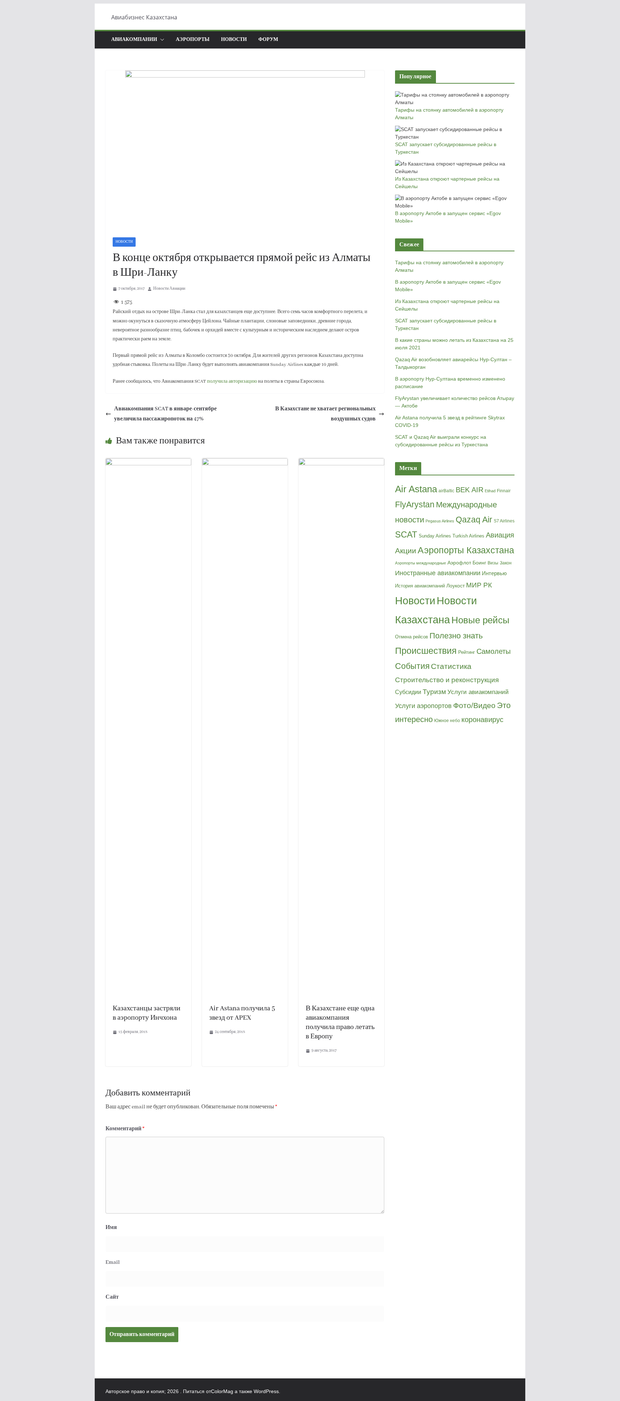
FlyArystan (415, 504)
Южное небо (447, 720)
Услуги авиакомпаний (478, 692)
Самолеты (493, 651)
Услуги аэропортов (423, 705)
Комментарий (125, 1129)
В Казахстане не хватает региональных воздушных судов (325, 414)
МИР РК (479, 585)
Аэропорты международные (420, 563)
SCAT (406, 534)
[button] (160, 40)
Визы (493, 562)
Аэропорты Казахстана (466, 550)
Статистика (451, 666)
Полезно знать (456, 636)
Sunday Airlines (435, 536)
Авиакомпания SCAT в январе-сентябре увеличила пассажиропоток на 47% (165, 414)
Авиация (500, 535)
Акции (405, 550)
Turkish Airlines (468, 536)
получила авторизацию (232, 381)
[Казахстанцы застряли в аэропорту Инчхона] (148, 463)
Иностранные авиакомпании (437, 573)
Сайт (112, 1297)
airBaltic (446, 491)
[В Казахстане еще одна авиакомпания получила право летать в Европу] (341, 463)
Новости (234, 40)
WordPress (266, 1391)
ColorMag (222, 1391)
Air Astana (416, 489)
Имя (111, 1227)
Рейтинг (466, 652)
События (412, 666)
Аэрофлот (459, 562)
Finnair (504, 491)
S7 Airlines (504, 521)
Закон (506, 562)
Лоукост (455, 585)
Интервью (494, 573)
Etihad (490, 491)
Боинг (479, 562)
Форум (268, 40)
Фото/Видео (474, 705)
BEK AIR (469, 490)
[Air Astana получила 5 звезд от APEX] (245, 463)
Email (112, 1262)
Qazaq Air (474, 519)
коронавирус (482, 719)
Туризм (434, 691)
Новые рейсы (480, 620)
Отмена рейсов (411, 636)
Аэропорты (193, 40)
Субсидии (408, 692)
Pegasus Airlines (440, 521)
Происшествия (426, 651)
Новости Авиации (169, 288)
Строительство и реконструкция (447, 680)
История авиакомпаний (420, 585)
